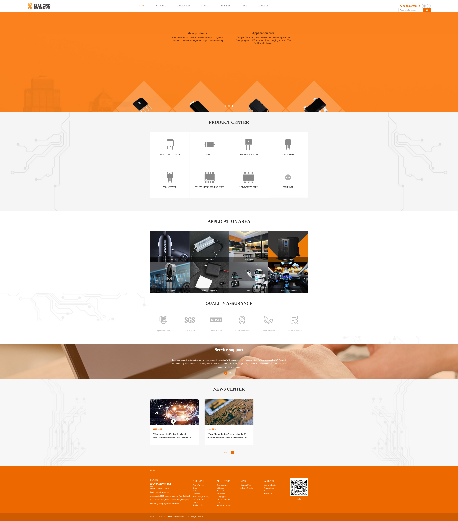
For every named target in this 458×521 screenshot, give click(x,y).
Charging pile (221, 496)
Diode (195, 488)
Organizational (269, 488)
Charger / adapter (222, 485)
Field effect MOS (199, 485)
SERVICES (225, 6)
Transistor (196, 494)
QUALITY (205, 6)
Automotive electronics (224, 505)
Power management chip (201, 496)
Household (220, 491)
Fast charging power (223, 499)
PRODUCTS (161, 6)
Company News (245, 485)
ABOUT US (263, 6)
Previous (8, 62)
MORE (231, 373)
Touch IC (196, 502)
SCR (194, 491)
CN (423, 6)
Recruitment (268, 491)
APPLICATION (183, 6)
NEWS (244, 6)
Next (449, 62)
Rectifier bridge (198, 505)
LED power (221, 488)
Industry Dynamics (246, 488)
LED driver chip (198, 499)
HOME (141, 6)
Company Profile (270, 485)
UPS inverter (221, 494)
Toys (218, 502)
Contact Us (268, 494)
